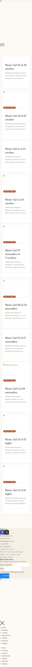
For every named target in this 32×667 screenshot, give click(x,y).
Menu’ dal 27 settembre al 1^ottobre (12, 254)
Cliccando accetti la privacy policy (12, 572)
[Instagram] (6, 532)
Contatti (4, 638)
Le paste (4, 633)
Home (4, 627)
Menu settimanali (9, 107)
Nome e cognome (6, 565)
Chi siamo (5, 630)
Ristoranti (5, 641)
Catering (4, 643)
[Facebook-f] (2, 532)
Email (2, 568)
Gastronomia (6, 635)
